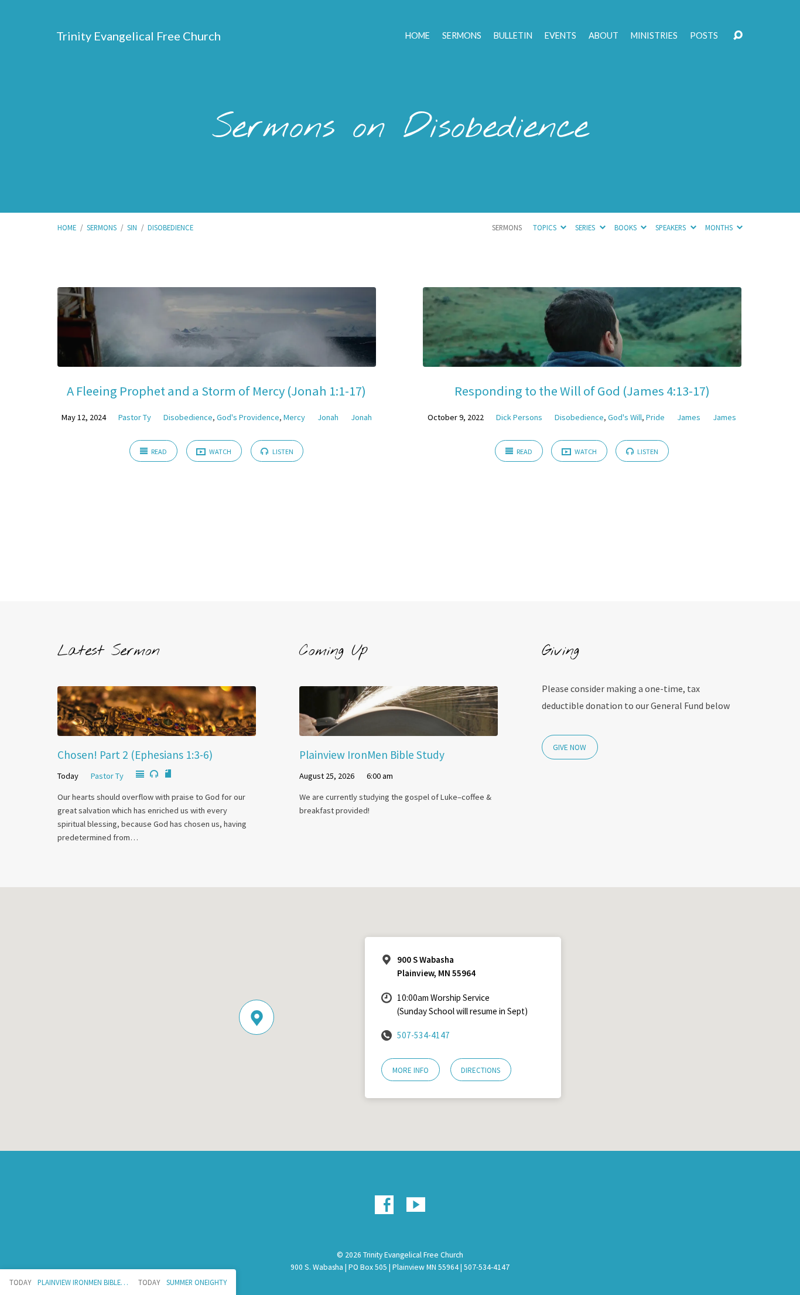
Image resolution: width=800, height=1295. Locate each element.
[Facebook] (384, 1204)
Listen (282, 451)
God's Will (625, 417)
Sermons (461, 36)
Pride (655, 417)
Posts (704, 36)
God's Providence (248, 417)
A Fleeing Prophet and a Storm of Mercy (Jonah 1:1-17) (216, 391)
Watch (219, 451)
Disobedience (170, 227)
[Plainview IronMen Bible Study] (398, 727)
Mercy (294, 417)
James (688, 417)
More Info (410, 1070)
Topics (545, 227)
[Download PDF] (168, 774)
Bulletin (513, 36)
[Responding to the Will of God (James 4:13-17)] (582, 358)
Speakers (671, 227)
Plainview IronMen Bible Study (372, 755)
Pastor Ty (134, 417)
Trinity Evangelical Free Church (138, 36)
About (603, 36)
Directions (480, 1070)
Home (417, 36)
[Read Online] (140, 775)
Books (626, 227)
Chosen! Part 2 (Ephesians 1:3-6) (135, 755)
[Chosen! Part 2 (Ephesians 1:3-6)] (156, 727)
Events (560, 36)
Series (586, 227)
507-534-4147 (423, 1035)
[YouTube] (415, 1204)
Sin (132, 227)
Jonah (328, 417)
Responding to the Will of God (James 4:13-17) (582, 391)
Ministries (654, 36)
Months (719, 227)
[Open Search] (738, 35)
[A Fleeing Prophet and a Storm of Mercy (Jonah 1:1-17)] (216, 358)
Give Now (569, 747)
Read (158, 451)
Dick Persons (519, 417)
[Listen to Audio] (154, 774)
